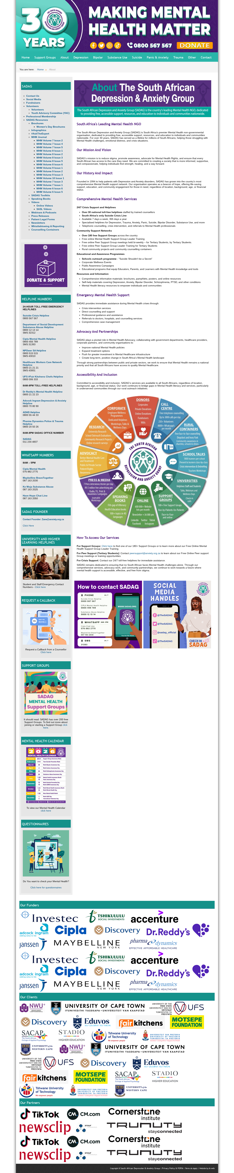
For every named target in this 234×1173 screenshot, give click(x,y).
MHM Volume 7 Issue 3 (49, 181)
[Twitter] (102, 45)
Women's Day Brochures (50, 126)
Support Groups (45, 57)
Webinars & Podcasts (43, 212)
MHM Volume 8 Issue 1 (49, 150)
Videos (35, 202)
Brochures (37, 123)
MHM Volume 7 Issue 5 (49, 147)
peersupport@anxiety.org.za (145, 553)
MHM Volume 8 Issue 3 (49, 157)
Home (26, 57)
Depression (80, 57)
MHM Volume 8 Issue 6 (49, 164)
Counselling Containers (45, 229)
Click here (40, 587)
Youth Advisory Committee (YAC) (50, 113)
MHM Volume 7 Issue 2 (49, 140)
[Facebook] (94, 45)
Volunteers (32, 106)
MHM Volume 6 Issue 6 (49, 188)
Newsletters (38, 222)
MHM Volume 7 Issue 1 (49, 185)
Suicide (137, 57)
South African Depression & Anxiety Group (140, 1168)
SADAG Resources (37, 120)
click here (46, 810)
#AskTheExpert (32, 64)
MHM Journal (39, 137)
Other (192, 57)
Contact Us (32, 95)
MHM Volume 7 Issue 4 (49, 144)
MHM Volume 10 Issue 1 (50, 178)
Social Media (33, 99)
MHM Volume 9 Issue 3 (49, 174)
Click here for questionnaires (45, 887)
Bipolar (98, 57)
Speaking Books (41, 198)
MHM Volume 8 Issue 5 (49, 161)
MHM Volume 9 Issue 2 (49, 171)
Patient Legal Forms (43, 219)
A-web (212, 1168)
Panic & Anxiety (158, 57)
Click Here (28, 525)
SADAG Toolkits (40, 195)
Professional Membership (41, 116)
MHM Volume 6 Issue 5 (49, 192)
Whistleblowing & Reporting (47, 226)
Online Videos (44, 205)
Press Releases (40, 216)
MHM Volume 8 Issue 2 (49, 154)
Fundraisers (33, 102)
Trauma (178, 57)
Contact (206, 57)
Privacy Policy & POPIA (172, 1168)
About (64, 57)
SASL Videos (44, 209)
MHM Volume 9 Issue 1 (49, 168)
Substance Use (117, 57)
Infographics (38, 130)
